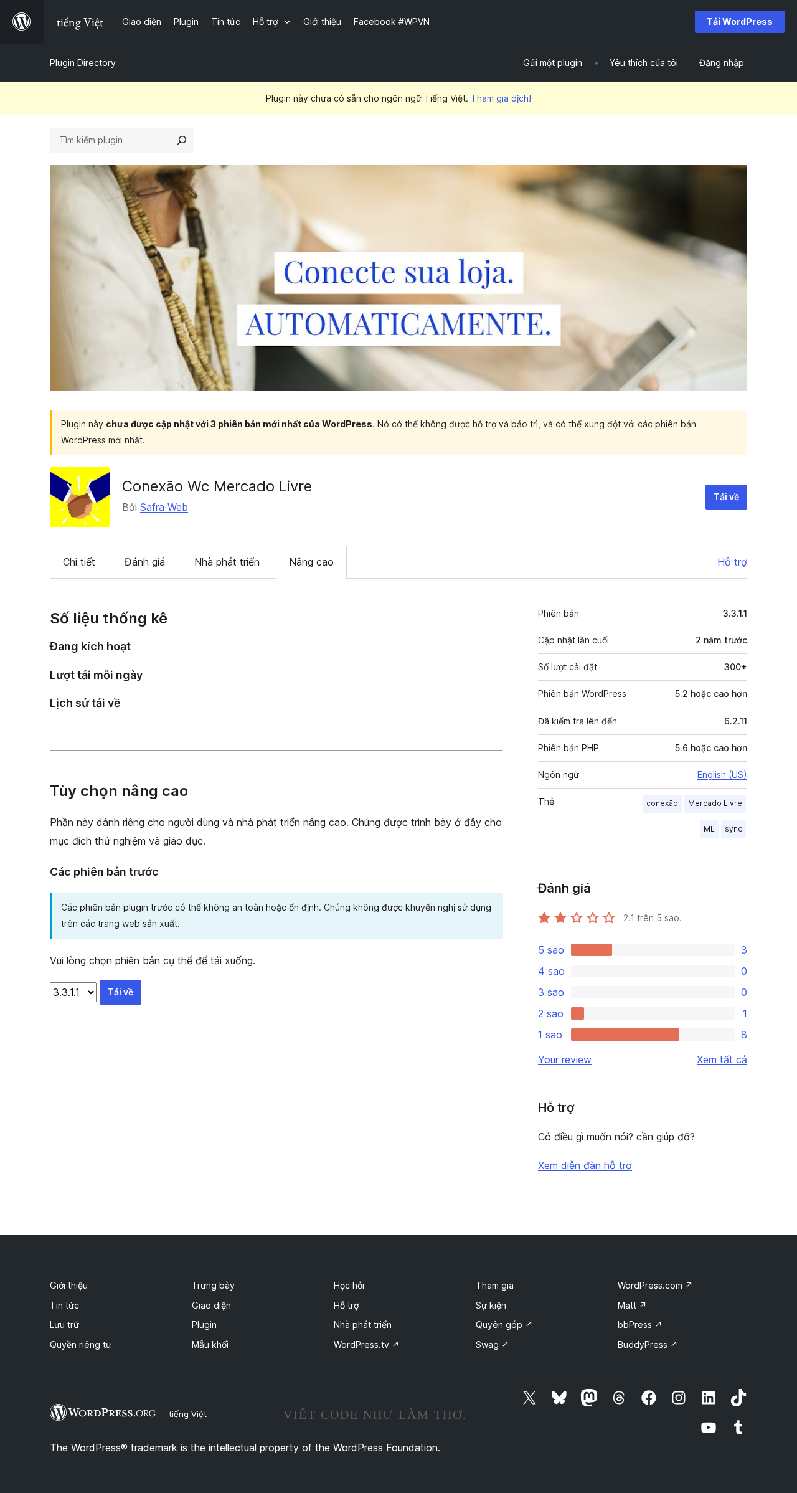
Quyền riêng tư (80, 1344)
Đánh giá (145, 562)
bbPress (640, 1324)
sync (733, 828)
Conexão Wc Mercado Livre (217, 486)
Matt (632, 1305)
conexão (662, 803)
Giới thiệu (69, 1285)
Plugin (204, 1324)
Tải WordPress (740, 21)
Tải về (726, 496)
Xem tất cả (722, 1059)
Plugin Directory (83, 62)
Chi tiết (79, 562)
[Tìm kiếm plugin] (181, 140)
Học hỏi (349, 1285)
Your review (565, 1059)
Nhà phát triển (227, 562)
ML (709, 828)
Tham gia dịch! (501, 98)
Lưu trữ (64, 1324)
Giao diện (211, 1305)
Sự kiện (491, 1305)
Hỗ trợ (732, 562)
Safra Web (164, 507)
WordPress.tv (367, 1344)
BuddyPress (648, 1344)
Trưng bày (213, 1285)
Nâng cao (311, 562)
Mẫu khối (210, 1344)
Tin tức (64, 1305)
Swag (492, 1344)
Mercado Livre (715, 803)
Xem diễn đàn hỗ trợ (585, 1165)
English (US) (722, 774)
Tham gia (495, 1285)
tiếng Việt (188, 1414)
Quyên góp (504, 1324)
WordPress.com (655, 1285)
